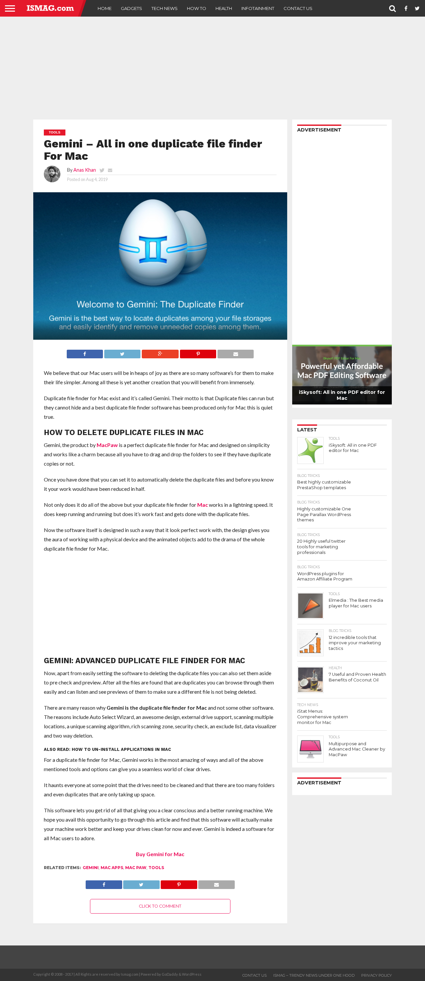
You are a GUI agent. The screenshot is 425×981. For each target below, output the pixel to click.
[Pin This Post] (198, 352)
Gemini (91, 867)
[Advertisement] (212, 68)
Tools (156, 867)
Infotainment (257, 8)
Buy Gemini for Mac (160, 854)
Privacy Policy (376, 975)
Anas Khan (84, 170)
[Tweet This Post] (122, 352)
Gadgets (131, 8)
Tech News (164, 8)
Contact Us (298, 8)
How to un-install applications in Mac (121, 749)
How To (196, 8)
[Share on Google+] (160, 352)
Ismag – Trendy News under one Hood (314, 975)
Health (223, 8)
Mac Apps (112, 867)
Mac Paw (135, 867)
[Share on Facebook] (85, 352)
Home (105, 8)
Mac (202, 504)
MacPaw (107, 445)
